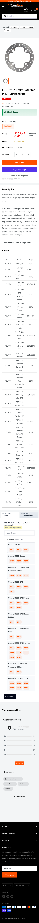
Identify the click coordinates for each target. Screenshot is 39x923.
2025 (19, 657)
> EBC (8, 30)
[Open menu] (3, 6)
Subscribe (9, 875)
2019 (12, 591)
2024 (12, 657)
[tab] (10, 515)
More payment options (19, 175)
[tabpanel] (19, 799)
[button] (19, 736)
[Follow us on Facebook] (3, 896)
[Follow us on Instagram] (7, 896)
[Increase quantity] (28, 154)
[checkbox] (8, 789)
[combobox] (19, 16)
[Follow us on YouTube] (11, 896)
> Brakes (14, 27)
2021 (19, 561)
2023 (12, 688)
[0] (35, 10)
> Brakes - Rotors (27, 27)
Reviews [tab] (9, 772)
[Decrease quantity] (17, 154)
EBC (3, 103)
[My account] (31, 10)
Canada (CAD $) (20, 885)
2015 (11, 550)
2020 (12, 561)
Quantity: (5, 154)
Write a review (20, 763)
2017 (26, 550)
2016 (19, 550)
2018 (26, 587)
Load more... (10, 696)
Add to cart (19, 162)
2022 (26, 561)
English (5, 885)
